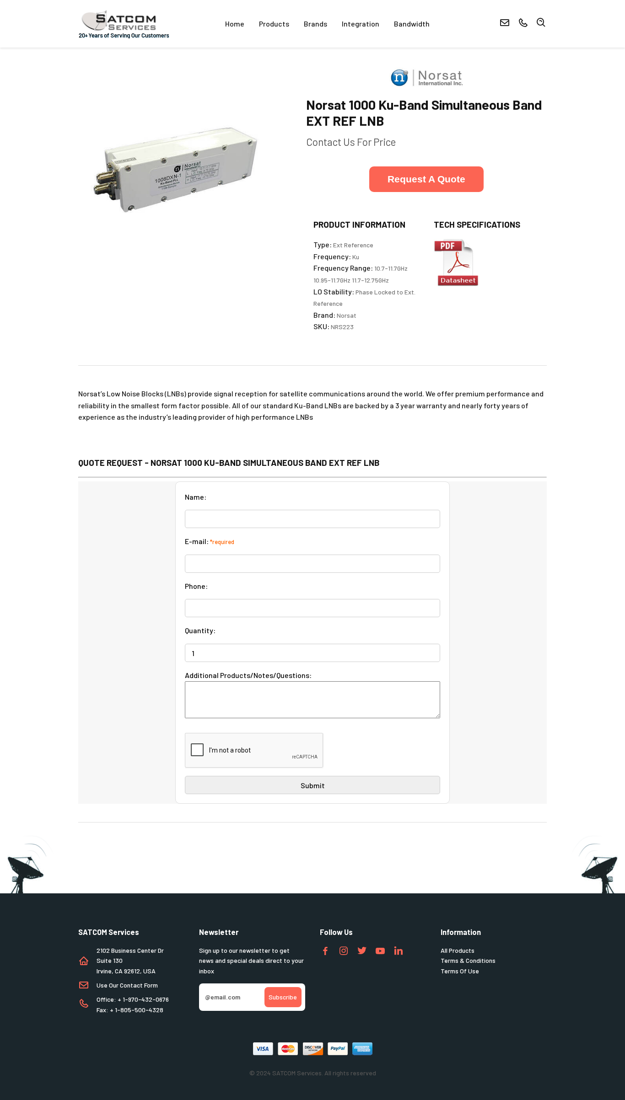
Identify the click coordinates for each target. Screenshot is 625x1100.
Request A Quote (426, 179)
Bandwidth (412, 23)
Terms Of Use (460, 971)
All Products (457, 950)
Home (234, 23)
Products (274, 23)
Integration (360, 23)
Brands (315, 23)
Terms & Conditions (468, 960)
